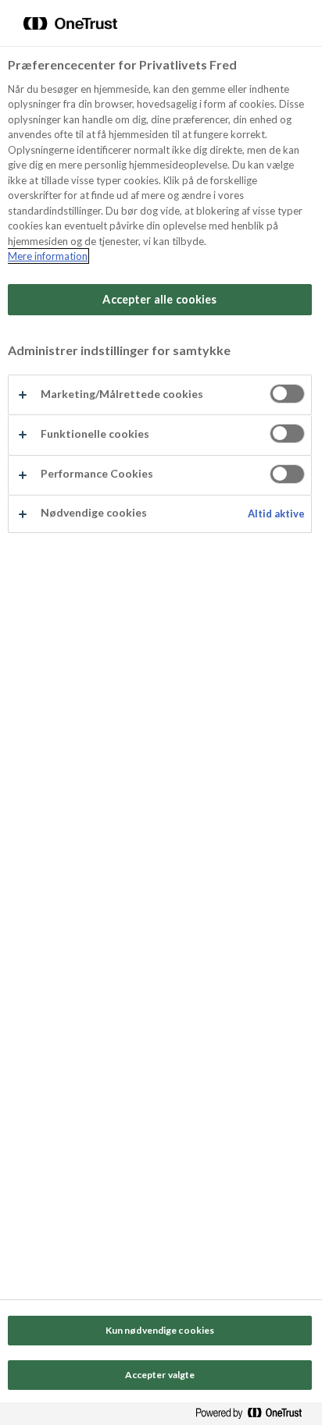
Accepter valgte (160, 1375)
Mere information (48, 256)
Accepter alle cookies (159, 299)
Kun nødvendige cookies (160, 1330)
